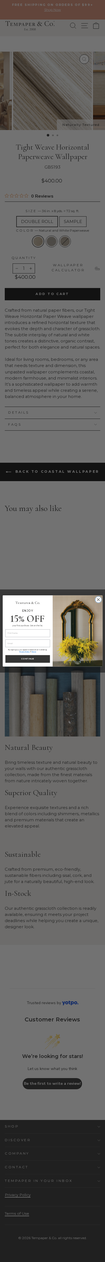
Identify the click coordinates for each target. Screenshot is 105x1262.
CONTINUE (27, 659)
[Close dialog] (98, 599)
